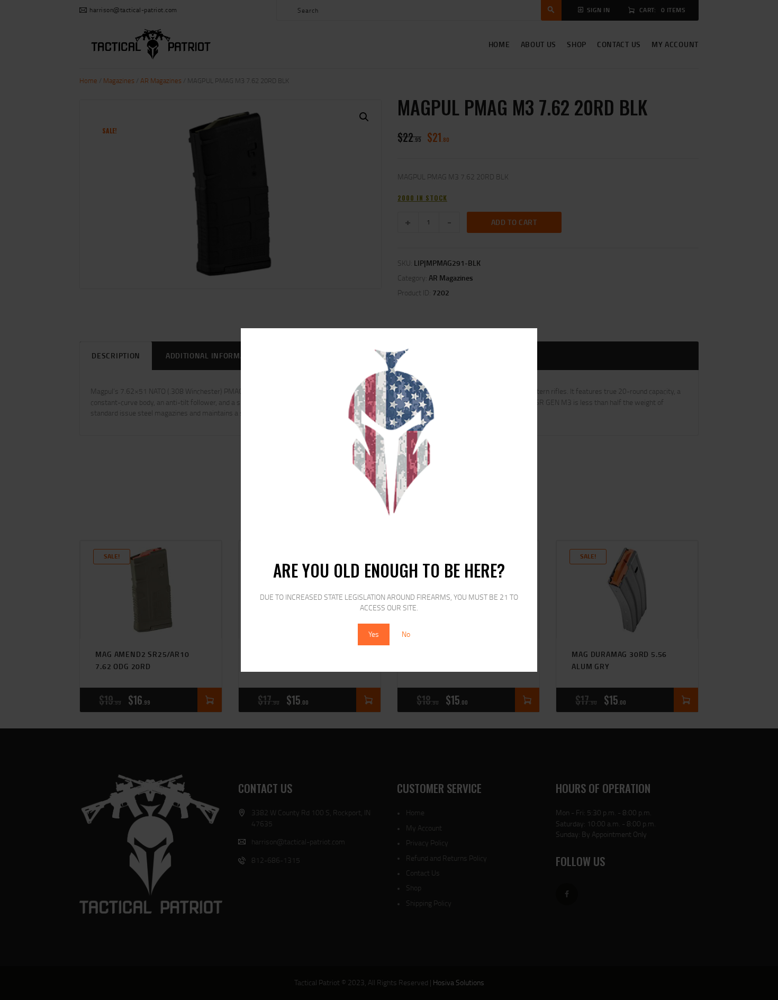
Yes (373, 634)
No (406, 634)
